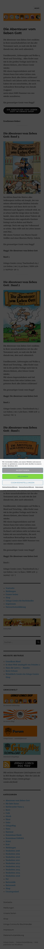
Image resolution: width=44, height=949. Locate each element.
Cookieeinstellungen (22, 482)
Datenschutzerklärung (10, 487)
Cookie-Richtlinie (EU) (10, 466)
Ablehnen (22, 476)
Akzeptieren (22, 470)
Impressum (39, 487)
